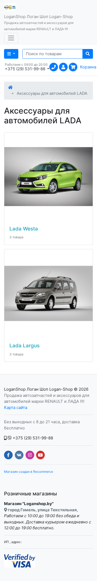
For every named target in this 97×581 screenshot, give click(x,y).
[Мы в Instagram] (30, 455)
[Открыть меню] (11, 38)
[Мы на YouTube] (40, 455)
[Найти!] (87, 54)
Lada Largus (24, 346)
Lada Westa (23, 229)
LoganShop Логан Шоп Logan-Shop (38, 389)
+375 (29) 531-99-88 (32, 437)
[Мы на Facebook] (8, 455)
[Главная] (10, 87)
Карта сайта (15, 407)
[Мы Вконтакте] (19, 455)
